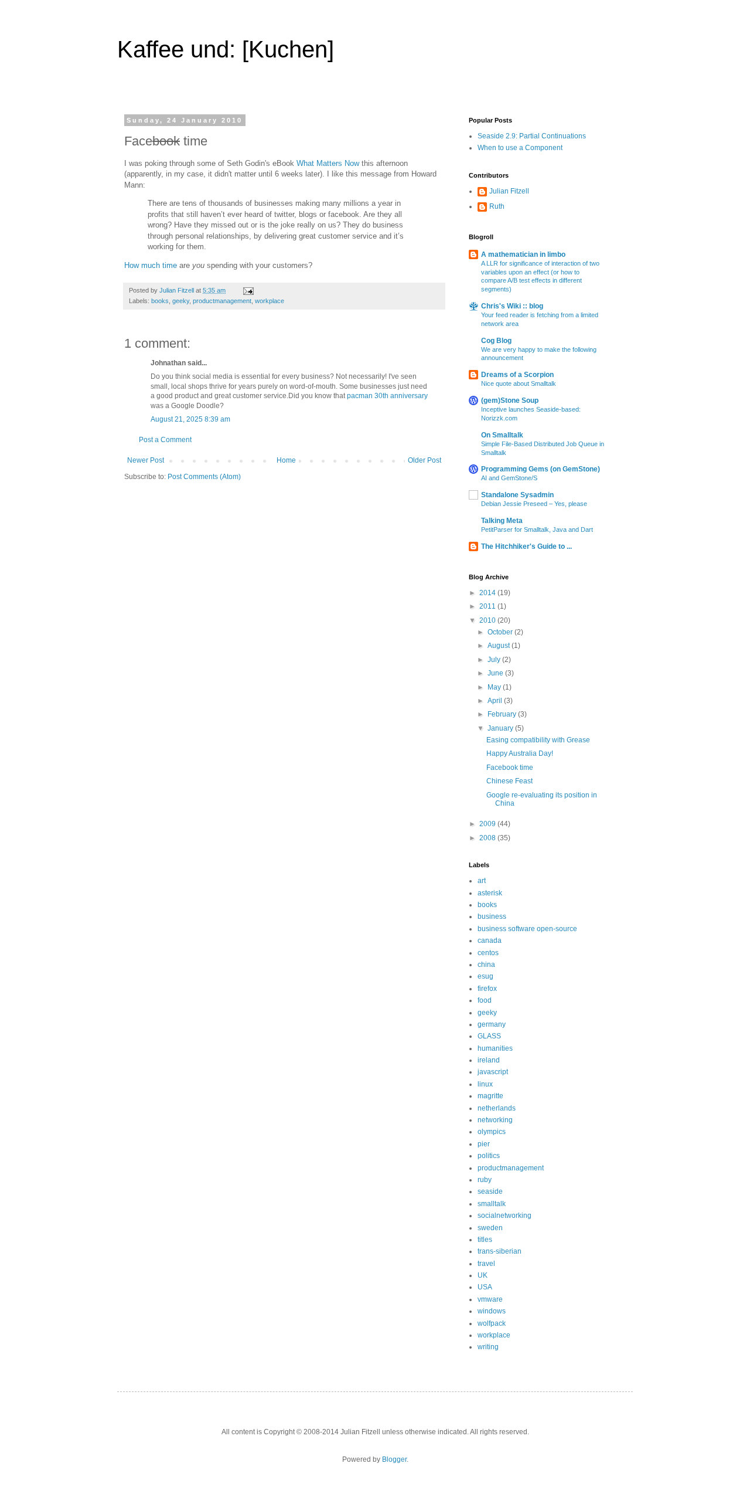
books (160, 300)
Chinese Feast (509, 781)
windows (492, 1311)
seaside (490, 1191)
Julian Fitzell (509, 191)
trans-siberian (499, 1251)
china (486, 964)
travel (486, 1263)
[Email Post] (247, 290)
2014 (488, 593)
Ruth (496, 206)
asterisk (490, 893)
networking (495, 1120)
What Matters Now (327, 163)
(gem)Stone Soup (509, 400)
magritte (490, 1096)
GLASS (489, 1036)
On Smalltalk (502, 435)
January (501, 728)
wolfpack (492, 1323)
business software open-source (527, 929)
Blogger (394, 1459)
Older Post (424, 460)
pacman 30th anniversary (387, 396)
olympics (492, 1132)
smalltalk (492, 1204)
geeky (180, 300)
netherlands (497, 1108)
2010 (488, 620)
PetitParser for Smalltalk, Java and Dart (537, 529)
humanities (495, 1048)
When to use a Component (520, 148)
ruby (485, 1180)
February (503, 714)
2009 (488, 824)
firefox (487, 988)
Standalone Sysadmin (517, 495)
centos (488, 953)
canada (490, 940)
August (500, 645)
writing (488, 1347)
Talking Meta (502, 521)
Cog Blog (496, 341)
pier (484, 1144)
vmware (490, 1299)
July (495, 660)
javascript (493, 1072)
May (495, 687)
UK (483, 1275)
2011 (488, 606)
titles (485, 1239)
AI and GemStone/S (509, 477)
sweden (490, 1228)
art (482, 881)
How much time (150, 265)
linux (485, 1084)
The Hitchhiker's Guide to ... (526, 546)
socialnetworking (504, 1215)
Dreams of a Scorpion (517, 375)
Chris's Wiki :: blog (512, 306)
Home (286, 460)
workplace (269, 300)
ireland (489, 1060)
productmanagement (222, 300)
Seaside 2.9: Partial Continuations (532, 136)
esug (485, 976)
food (485, 1000)
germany (492, 1024)
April (496, 701)
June (496, 673)
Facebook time (509, 767)
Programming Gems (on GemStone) (540, 469)
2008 (488, 838)
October (501, 632)
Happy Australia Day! (519, 753)
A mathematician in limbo (523, 254)
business (492, 916)
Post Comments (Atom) (204, 477)
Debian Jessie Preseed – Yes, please (534, 503)
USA (485, 1287)
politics (489, 1156)
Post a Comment (165, 440)
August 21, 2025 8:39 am (190, 419)
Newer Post (145, 460)
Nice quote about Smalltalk (518, 383)
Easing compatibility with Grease (538, 740)
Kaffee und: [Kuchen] (225, 49)
